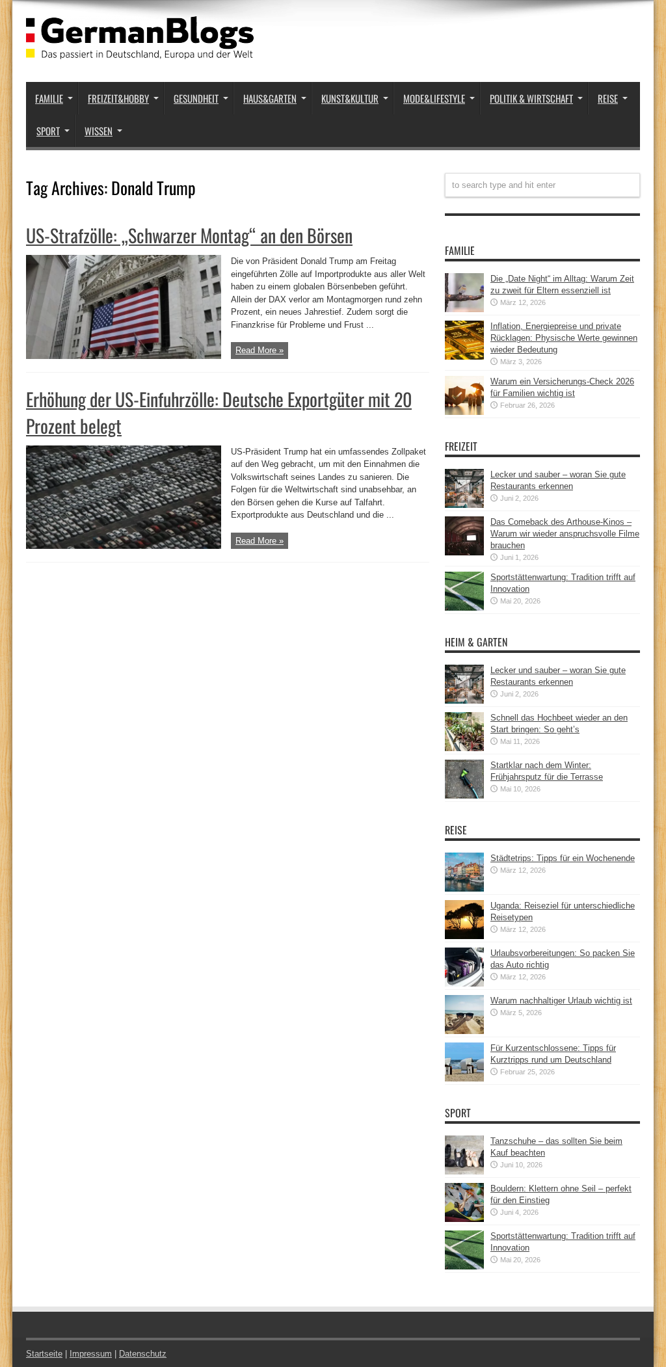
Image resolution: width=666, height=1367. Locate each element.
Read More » (259, 350)
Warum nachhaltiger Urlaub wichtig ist (561, 1000)
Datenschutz (142, 1354)
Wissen (99, 131)
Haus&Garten (270, 98)
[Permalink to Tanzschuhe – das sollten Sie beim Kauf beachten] (464, 1171)
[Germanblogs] (140, 49)
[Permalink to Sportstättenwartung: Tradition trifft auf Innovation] (464, 608)
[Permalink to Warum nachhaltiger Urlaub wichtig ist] (464, 1031)
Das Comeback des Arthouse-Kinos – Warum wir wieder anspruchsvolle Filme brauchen (564, 533)
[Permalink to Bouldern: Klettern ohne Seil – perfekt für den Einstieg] (464, 1219)
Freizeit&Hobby (118, 98)
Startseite (44, 1354)
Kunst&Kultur (350, 98)
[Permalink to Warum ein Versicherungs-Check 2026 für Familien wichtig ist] (464, 412)
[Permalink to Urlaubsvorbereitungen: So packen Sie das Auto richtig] (464, 984)
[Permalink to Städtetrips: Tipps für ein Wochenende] (464, 889)
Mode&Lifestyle (434, 98)
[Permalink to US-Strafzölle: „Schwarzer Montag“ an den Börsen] (123, 356)
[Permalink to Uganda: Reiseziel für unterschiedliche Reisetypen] (464, 936)
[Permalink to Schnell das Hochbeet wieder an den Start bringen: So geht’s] (464, 748)
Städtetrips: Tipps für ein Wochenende (562, 858)
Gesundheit (196, 98)
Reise (608, 98)
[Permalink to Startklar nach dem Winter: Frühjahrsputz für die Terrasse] (464, 796)
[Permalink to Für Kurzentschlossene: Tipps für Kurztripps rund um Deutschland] (464, 1078)
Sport (48, 131)
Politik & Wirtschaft (531, 98)
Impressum (91, 1354)
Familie (49, 98)
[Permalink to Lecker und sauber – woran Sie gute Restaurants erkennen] (464, 505)
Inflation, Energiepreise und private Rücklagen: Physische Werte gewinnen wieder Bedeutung (563, 337)
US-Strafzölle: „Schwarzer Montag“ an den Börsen (189, 235)
